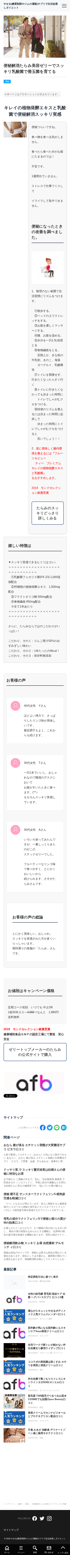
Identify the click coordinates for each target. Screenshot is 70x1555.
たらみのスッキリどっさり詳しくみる (47, 513)
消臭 (41, 1438)
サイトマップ (11, 1529)
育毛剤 (42, 1302)
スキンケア (43, 1336)
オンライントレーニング (49, 1390)
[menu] (64, 6)
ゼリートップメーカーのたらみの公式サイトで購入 (35, 1052)
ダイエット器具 (45, 1319)
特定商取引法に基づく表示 (43, 1276)
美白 (41, 1370)
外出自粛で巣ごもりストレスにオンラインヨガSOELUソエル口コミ (47, 1382)
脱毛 (41, 1407)
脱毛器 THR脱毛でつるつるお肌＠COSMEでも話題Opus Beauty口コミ (47, 1399)
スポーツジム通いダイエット (51, 1353)
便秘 (7, 81)
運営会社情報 (44, 1281)
